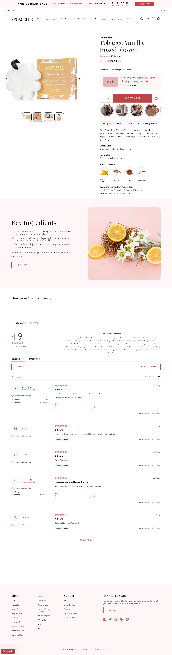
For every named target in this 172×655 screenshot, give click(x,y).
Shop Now (145, 4)
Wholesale (42, 620)
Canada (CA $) (158, 11)
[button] (110, 56)
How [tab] (133, 123)
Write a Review (152, 368)
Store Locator (69, 618)
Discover (129, 19)
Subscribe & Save (17, 631)
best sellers (50, 19)
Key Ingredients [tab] (150, 123)
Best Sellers (15, 605)
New (39, 19)
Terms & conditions (102, 649)
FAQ (65, 600)
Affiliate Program (44, 616)
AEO (39, 628)
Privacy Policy (85, 649)
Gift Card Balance (70, 613)
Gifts (95, 19)
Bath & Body (64, 19)
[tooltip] (120, 334)
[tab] (27, 117)
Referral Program (17, 626)
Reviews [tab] (18, 359)
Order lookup (69, 605)
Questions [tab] (34, 359)
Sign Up (112, 610)
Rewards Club (16, 622)
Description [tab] (107, 123)
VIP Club (14, 618)
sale (103, 19)
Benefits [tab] (120, 123)
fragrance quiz (116, 19)
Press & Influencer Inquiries (44, 610)
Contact (67, 609)
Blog (39, 624)
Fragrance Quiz (17, 635)
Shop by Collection (81, 19)
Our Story (42, 600)
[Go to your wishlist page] (155, 18)
